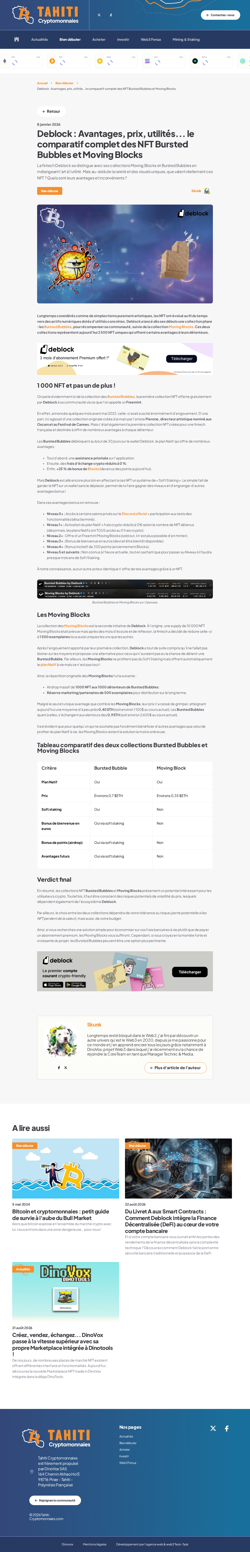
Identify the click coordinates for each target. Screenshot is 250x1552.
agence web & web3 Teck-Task (167, 1544)
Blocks (93, 469)
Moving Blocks (181, 327)
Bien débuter (70, 39)
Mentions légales (94, 1544)
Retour (53, 111)
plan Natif (48, 665)
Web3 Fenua (151, 39)
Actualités (39, 39)
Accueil (42, 83)
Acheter (98, 39)
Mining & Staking (186, 39)
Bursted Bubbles (58, 327)
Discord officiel (134, 514)
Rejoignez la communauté (57, 1500)
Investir (123, 39)
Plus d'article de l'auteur (178, 1068)
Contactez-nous (222, 15)
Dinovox (67, 1544)
